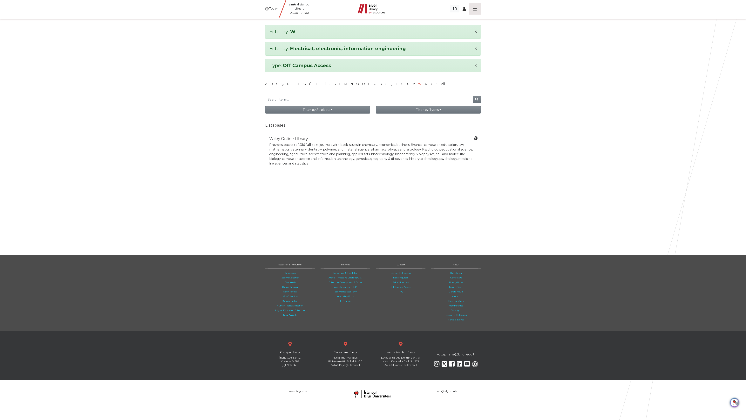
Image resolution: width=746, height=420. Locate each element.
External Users (456, 301)
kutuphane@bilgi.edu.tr (456, 354)
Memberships (456, 305)
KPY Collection (290, 296)
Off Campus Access (401, 287)
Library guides (400, 277)
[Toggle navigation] (475, 9)
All (443, 84)
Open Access (290, 291)
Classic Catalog (290, 287)
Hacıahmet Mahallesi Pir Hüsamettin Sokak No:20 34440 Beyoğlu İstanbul (345, 359)
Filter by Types (427, 110)
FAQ (400, 291)
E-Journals (290, 282)
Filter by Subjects (316, 110)
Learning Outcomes (456, 315)
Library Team (456, 287)
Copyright (456, 310)
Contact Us (456, 277)
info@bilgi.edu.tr (447, 391)
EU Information (290, 301)
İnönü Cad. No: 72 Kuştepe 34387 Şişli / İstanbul (290, 359)
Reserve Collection (290, 277)
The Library (456, 273)
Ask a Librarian (401, 282)
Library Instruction (401, 273)
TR (454, 8)
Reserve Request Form (345, 291)
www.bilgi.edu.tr (299, 391)
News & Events (456, 319)
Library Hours (456, 291)
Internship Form (345, 296)
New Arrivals (290, 315)
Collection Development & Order (345, 282)
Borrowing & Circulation (345, 273)
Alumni (456, 296)
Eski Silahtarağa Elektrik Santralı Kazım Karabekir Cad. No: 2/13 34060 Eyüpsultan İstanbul (400, 359)
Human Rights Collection (290, 305)
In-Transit (345, 301)
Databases (289, 273)
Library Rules (456, 282)
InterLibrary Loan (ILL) (345, 287)
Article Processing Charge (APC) (345, 277)
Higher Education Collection (290, 310)
